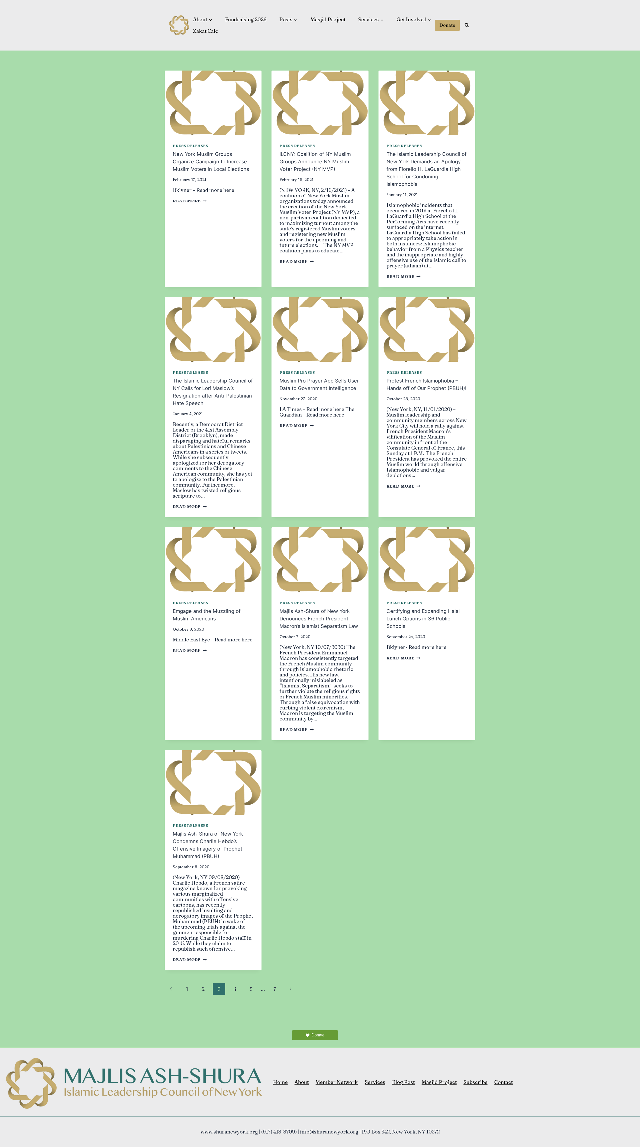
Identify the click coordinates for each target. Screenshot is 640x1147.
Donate (447, 25)
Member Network (337, 1082)
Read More (190, 200)
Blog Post (403, 1082)
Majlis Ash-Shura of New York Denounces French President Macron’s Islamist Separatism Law (319, 618)
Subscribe (476, 1082)
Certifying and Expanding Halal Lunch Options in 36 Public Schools (423, 618)
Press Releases (190, 146)
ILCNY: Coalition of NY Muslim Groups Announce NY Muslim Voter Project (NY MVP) (315, 161)
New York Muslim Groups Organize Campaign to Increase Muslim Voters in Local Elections (211, 161)
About (301, 1082)
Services (375, 1082)
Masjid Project (328, 19)
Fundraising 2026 (245, 19)
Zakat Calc (205, 31)
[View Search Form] (466, 25)
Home (280, 1082)
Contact (503, 1082)
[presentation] (213, 103)
